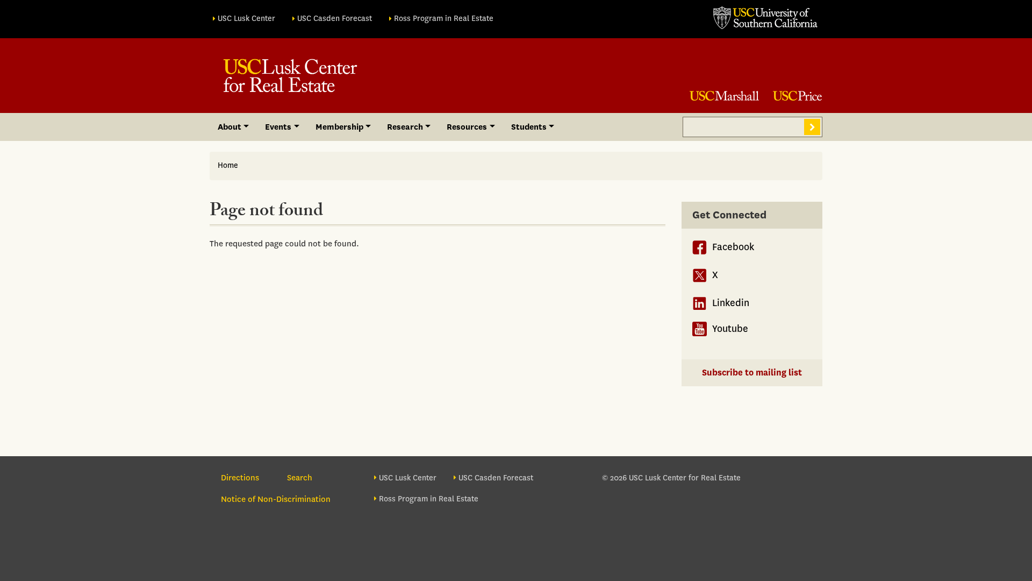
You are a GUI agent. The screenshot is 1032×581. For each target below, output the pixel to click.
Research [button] (405, 127)
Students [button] (529, 127)
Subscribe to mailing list (752, 372)
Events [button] (278, 127)
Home (228, 165)
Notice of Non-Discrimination (276, 499)
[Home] (290, 75)
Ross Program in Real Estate (443, 18)
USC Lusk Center (246, 18)
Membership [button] (339, 127)
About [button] (229, 127)
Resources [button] (467, 127)
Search (812, 127)
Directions (240, 477)
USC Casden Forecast (334, 18)
